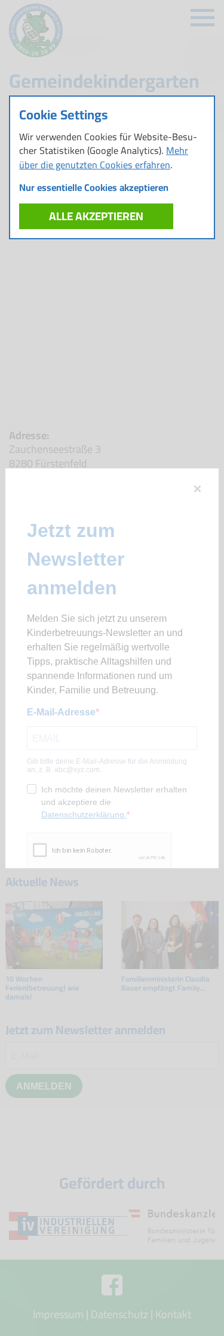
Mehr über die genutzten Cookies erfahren (103, 157)
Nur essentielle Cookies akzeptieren (93, 188)
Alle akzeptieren (96, 216)
